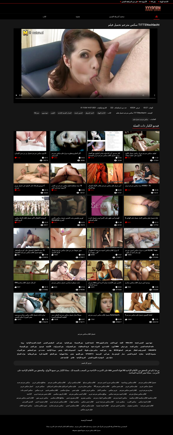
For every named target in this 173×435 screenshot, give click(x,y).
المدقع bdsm (118, 350)
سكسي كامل (101, 390)
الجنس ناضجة (78, 113)
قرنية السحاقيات (83, 346)
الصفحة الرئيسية (86, 420)
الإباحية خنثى (64, 357)
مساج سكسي (65, 390)
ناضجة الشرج (89, 343)
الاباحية (29, 394)
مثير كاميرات (21, 350)
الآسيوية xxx (143, 1)
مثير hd (153, 1)
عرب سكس (39, 390)
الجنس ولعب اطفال (139, 350)
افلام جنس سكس (87, 402)
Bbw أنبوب (115, 346)
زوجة (22, 343)
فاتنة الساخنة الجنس (146, 346)
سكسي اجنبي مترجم (118, 406)
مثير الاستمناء (78, 343)
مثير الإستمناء (24, 346)
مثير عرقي (124, 346)
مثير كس (59, 343)
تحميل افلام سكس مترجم (86, 334)
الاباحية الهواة (164, 1)
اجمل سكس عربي (26, 386)
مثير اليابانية (68, 343)
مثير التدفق (53, 354)
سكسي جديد (120, 402)
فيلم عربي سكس (87, 409)
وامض (60, 350)
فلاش (72, 357)
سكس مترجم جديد (23, 382)
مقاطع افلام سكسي (57, 398)
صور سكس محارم (40, 406)
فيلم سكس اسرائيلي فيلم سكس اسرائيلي (61, 386)
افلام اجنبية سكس (145, 402)
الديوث (80, 350)
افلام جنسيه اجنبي (41, 402)
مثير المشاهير (31, 350)
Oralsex (129, 343)
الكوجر (53, 113)
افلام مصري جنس (72, 398)
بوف (110, 350)
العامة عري (105, 346)
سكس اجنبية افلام (26, 406)
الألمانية (48, 346)
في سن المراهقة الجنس (129, 1)
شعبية (78, 17)
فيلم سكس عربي (131, 386)
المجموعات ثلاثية (69, 350)
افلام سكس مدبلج (89, 382)
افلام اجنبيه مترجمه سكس (118, 394)
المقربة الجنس (132, 354)
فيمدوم (41, 346)
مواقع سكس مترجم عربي (97, 394)
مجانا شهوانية (63, 354)
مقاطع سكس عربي (39, 382)
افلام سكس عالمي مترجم (56, 382)
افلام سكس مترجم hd (101, 386)
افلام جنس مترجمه (146, 406)
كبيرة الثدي (113, 343)
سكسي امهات (74, 402)
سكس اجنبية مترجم (120, 398)
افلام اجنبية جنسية (102, 406)
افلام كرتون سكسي (60, 394)
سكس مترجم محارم (56, 406)
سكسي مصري (86, 398)
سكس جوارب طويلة (91, 350)
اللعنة (121, 343)
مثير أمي (106, 354)
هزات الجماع (21, 354)
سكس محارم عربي (85, 386)
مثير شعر (128, 350)
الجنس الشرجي (27, 402)
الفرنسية (99, 354)
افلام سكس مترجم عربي (58, 402)
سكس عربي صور (42, 398)
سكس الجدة (134, 346)
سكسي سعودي (132, 406)
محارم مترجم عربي (145, 390)
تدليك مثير (109, 357)
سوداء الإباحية (51, 350)
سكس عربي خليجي (88, 390)
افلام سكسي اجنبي (72, 406)
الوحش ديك (115, 354)
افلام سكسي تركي (74, 382)
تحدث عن (42, 350)
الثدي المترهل (90, 113)
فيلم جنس (75, 390)
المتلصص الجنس (48, 343)
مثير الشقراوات (71, 346)
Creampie (152, 350)
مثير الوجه (103, 350)
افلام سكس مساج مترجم (137, 394)
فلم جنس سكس (117, 386)
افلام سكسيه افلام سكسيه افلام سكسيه (143, 398)
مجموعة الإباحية (151, 354)
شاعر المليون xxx (102, 343)
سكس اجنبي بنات (27, 390)
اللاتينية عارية (43, 354)
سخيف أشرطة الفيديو (117, 17)
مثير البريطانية (32, 354)
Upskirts (89, 354)
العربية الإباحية (81, 357)
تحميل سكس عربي (146, 386)
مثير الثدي (33, 346)
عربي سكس (113, 390)
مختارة (141, 354)
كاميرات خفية (95, 346)
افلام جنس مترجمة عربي (42, 394)
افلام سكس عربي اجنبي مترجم (108, 382)
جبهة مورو (45, 113)
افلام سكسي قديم (52, 390)
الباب (44, 17)
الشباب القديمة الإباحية (64, 113)
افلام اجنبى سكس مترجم (77, 394)
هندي (72, 354)
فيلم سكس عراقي (87, 406)
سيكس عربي (39, 386)
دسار (123, 354)
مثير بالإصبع (79, 354)
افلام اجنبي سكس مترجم (128, 390)
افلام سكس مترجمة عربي (105, 402)
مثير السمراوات (58, 346)
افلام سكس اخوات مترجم (102, 398)
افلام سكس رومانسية (128, 382)
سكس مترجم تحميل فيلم (140, 119)
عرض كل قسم (87, 363)
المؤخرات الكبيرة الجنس (96, 357)
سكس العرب (131, 402)
